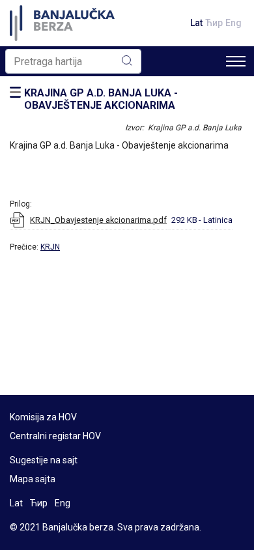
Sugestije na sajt (44, 460)
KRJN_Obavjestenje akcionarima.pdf (98, 220)
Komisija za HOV (43, 417)
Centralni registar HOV (55, 436)
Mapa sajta (32, 479)
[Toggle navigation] (236, 61)
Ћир (214, 23)
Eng (233, 23)
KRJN (50, 247)
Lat (196, 23)
